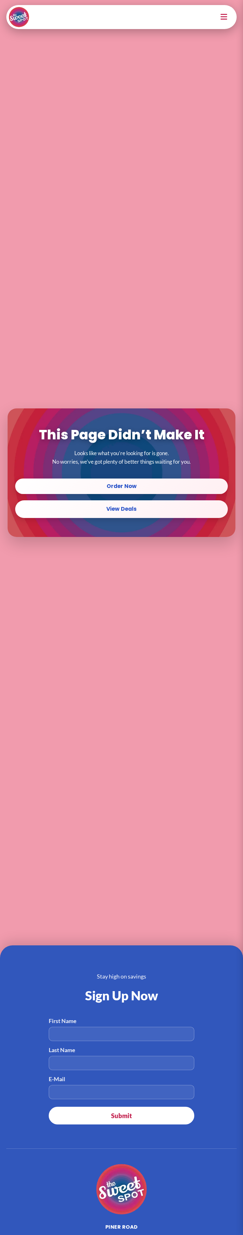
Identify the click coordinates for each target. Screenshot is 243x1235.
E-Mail (57, 1078)
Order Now (122, 486)
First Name (63, 1020)
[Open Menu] (224, 17)
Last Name (62, 1049)
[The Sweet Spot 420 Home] (121, 1189)
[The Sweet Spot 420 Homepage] (19, 17)
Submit (121, 1115)
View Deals (121, 509)
